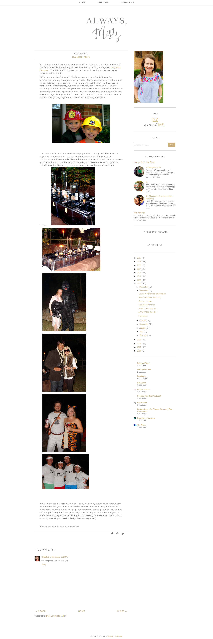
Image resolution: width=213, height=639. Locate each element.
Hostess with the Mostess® (149, 396)
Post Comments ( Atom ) (56, 616)
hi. (147, 182)
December (144, 287)
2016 (139, 262)
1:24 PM (64, 557)
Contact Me (127, 2)
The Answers (139, 213)
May (141, 331)
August (142, 328)
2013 (139, 273)
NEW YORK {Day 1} (147, 312)
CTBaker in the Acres (50, 557)
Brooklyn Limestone (146, 418)
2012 (139, 276)
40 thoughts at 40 (153, 167)
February (143, 335)
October (143, 320)
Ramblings (143, 316)
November (144, 291)
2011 (139, 280)
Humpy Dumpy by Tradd (144, 162)
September (144, 324)
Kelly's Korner (143, 389)
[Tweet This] (122, 534)
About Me (103, 2)
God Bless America (147, 305)
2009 (139, 340)
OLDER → (122, 611)
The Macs (141, 425)
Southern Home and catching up (152, 294)
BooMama (141, 376)
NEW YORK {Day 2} (147, 308)
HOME (81, 611)
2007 (139, 347)
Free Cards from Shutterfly (150, 297)
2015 (139, 265)
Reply (43, 564)
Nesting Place (143, 363)
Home (82, 2)
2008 (139, 343)
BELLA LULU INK (115, 636)
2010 (139, 284)
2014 (139, 269)
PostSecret (142, 403)
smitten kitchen (144, 369)
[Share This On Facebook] (112, 534)
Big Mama (141, 383)
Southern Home (145, 301)
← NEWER (40, 611)
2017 (139, 258)
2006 (139, 351)
